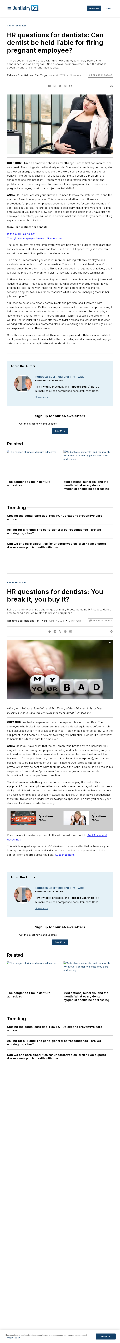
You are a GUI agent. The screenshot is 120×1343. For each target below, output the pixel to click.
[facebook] (49, 86)
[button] (9, 8)
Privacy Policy (13, 1338)
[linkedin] (54, 86)
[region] (60, 1336)
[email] (70, 86)
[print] (111, 86)
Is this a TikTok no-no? (21, 233)
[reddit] (65, 86)
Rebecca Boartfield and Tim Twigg (27, 75)
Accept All (105, 1336)
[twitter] (60, 86)
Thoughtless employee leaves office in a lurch (35, 238)
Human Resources (16, 26)
